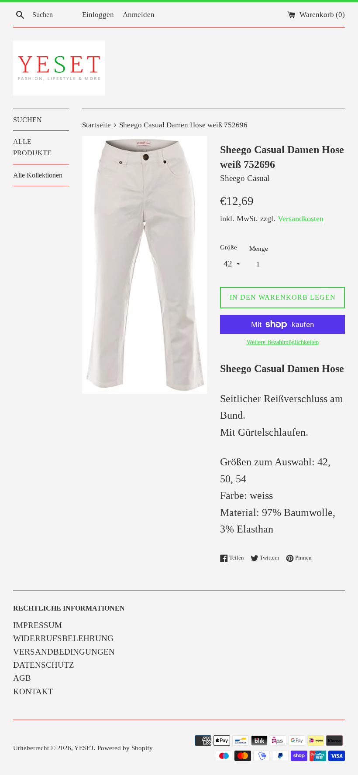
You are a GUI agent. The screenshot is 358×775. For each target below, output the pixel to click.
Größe (228, 247)
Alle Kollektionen (37, 175)
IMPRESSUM (37, 625)
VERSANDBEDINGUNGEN (64, 651)
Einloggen (98, 14)
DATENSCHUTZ (43, 664)
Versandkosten (301, 218)
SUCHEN (27, 119)
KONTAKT (33, 691)
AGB (22, 678)
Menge (258, 248)
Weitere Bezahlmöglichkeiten (283, 342)
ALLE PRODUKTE (32, 147)
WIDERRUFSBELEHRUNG (63, 638)
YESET (84, 747)
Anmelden (139, 14)
